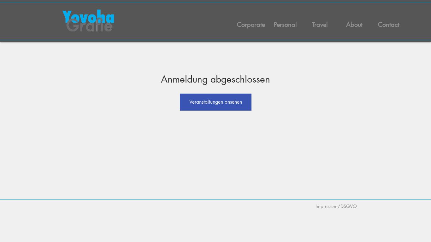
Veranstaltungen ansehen (215, 102)
